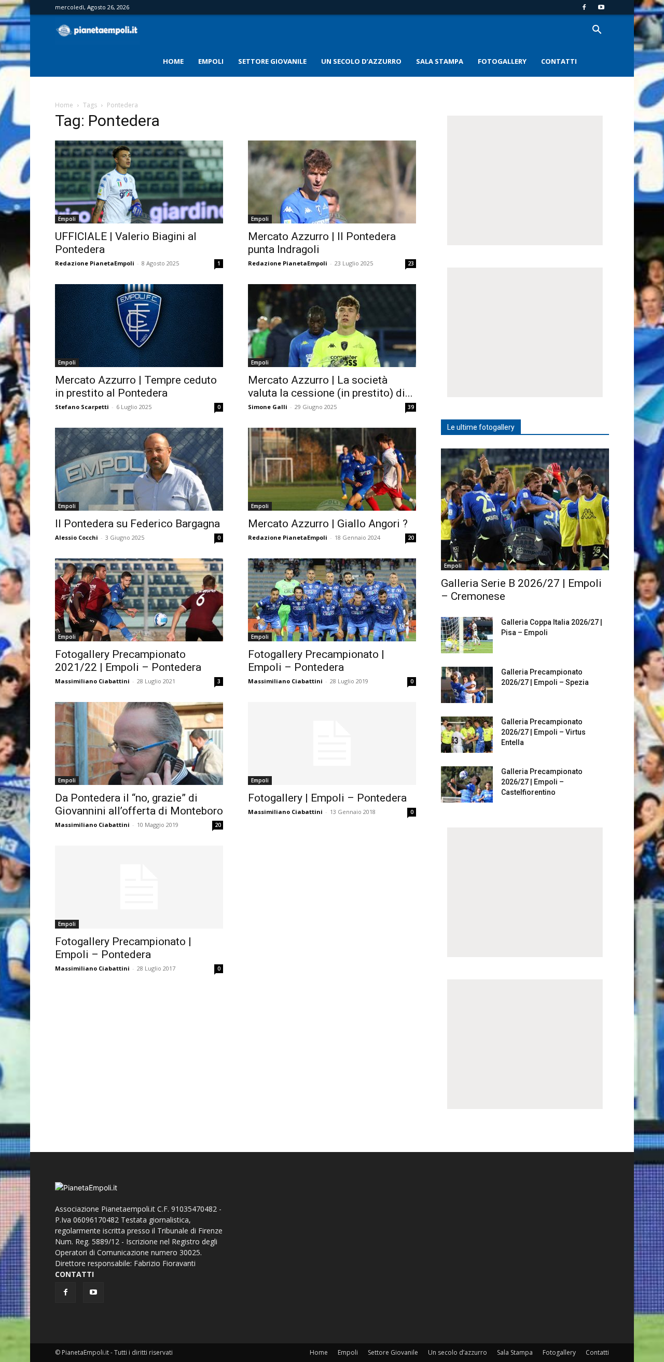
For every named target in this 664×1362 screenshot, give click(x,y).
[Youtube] (601, 7)
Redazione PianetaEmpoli (94, 263)
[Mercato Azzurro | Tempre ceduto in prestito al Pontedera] (139, 325)
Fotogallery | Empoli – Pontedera (327, 798)
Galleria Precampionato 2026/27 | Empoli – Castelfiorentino (542, 781)
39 (411, 407)
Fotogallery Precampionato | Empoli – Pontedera (316, 660)
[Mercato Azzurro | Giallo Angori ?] (332, 469)
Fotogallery (502, 61)
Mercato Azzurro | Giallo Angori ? (328, 523)
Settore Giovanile (272, 61)
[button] (596, 31)
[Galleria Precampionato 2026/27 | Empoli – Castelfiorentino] (467, 784)
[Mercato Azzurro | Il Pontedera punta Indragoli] (332, 182)
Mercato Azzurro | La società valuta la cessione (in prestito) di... (330, 386)
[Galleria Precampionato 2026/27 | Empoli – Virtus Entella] (467, 735)
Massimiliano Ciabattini (92, 681)
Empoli (211, 61)
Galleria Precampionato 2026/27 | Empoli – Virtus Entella (543, 732)
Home (173, 61)
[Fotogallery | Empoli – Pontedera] (332, 743)
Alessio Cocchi (76, 537)
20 (411, 537)
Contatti (559, 61)
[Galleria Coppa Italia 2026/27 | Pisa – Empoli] (467, 635)
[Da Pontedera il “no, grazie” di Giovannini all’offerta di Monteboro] (139, 743)
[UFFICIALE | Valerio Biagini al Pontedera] (139, 182)
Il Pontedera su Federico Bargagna (137, 523)
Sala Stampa (439, 61)
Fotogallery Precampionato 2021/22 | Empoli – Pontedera (128, 660)
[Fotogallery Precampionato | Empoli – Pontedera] (332, 599)
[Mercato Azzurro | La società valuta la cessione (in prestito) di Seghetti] (332, 325)
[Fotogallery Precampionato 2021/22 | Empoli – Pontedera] (139, 599)
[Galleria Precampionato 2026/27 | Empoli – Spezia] (467, 685)
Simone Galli (267, 407)
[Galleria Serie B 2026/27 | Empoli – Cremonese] (525, 509)
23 (411, 263)
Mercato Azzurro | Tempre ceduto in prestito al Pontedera (136, 386)
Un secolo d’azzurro (361, 61)
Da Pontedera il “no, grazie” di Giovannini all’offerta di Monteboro (139, 804)
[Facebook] (584, 7)
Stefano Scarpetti (82, 407)
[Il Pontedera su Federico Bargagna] (139, 469)
